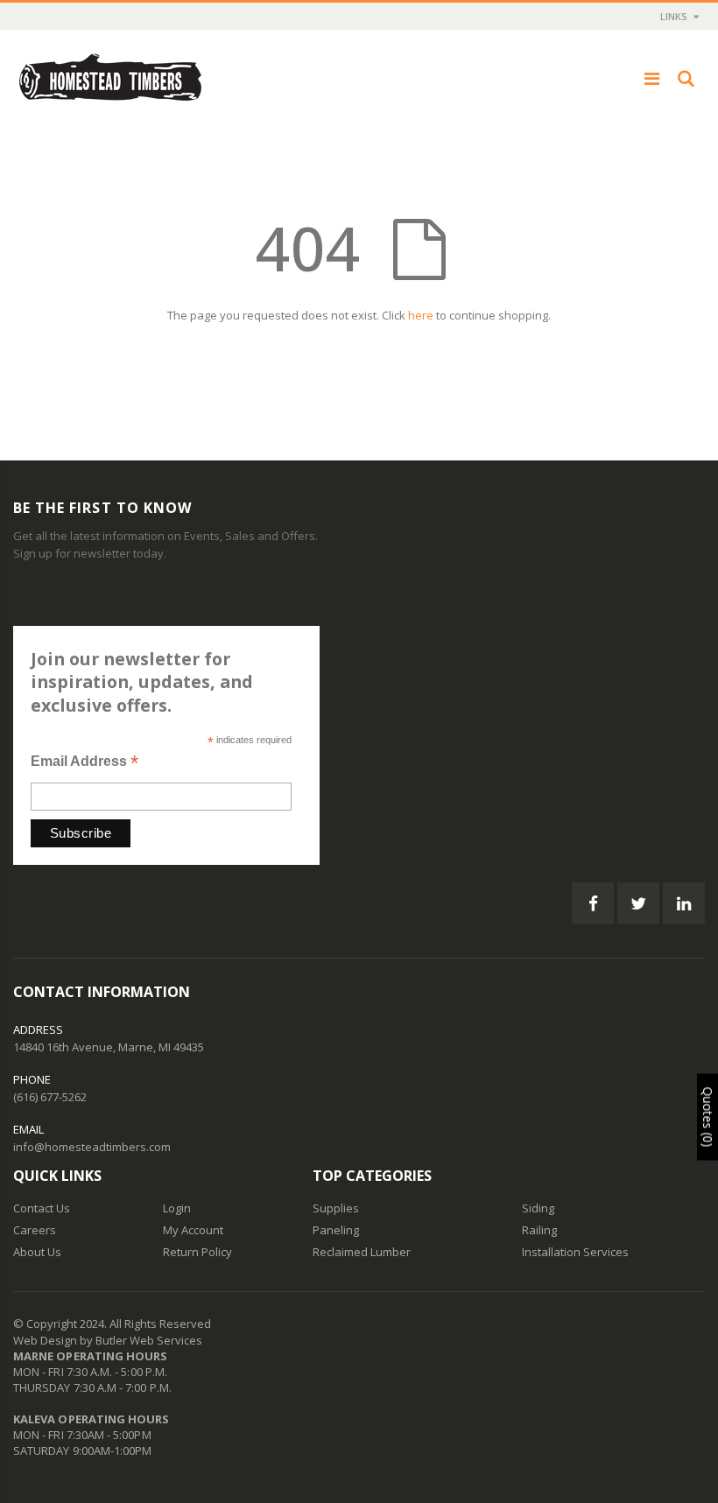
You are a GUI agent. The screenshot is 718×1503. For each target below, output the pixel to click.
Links (673, 16)
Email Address (84, 763)
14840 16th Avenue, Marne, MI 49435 (108, 1047)
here (420, 315)
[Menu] (651, 78)
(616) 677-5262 (50, 1097)
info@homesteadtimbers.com (92, 1147)
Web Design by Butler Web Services (107, 1340)
